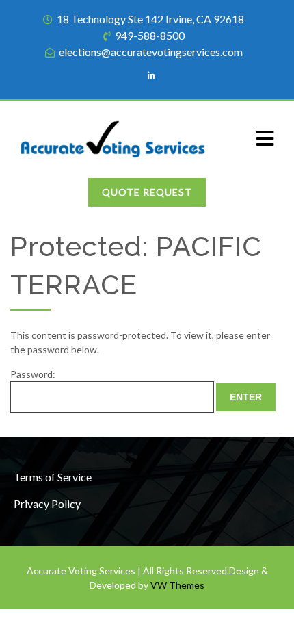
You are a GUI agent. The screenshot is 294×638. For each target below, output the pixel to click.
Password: (32, 374)
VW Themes (176, 585)
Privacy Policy (47, 503)
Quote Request (147, 192)
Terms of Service (53, 476)
